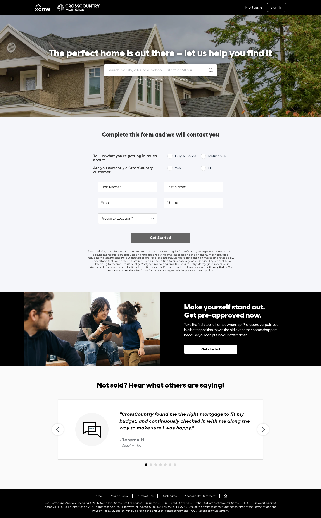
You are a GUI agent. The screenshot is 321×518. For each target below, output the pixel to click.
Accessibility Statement (200, 495)
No (210, 168)
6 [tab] (170, 464)
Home (97, 495)
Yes (178, 168)
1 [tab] (146, 464)
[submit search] (211, 70)
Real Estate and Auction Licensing (66, 502)
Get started (210, 349)
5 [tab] (165, 464)
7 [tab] (175, 464)
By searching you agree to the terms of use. (160, 78)
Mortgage (253, 7)
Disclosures (169, 495)
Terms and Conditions (122, 270)
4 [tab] (160, 464)
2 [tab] (151, 464)
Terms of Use (145, 495)
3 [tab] (155, 464)
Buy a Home (186, 156)
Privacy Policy (218, 267)
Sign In (276, 7)
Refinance (217, 156)
